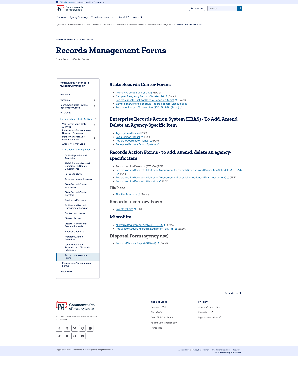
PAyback (155, 327)
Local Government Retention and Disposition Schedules (78, 247)
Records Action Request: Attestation (139, 181)
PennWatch (204, 312)
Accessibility (183, 350)
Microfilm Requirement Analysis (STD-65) (141, 224)
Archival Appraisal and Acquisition (76, 156)
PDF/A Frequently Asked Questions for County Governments (77, 166)
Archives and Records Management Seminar (76, 206)
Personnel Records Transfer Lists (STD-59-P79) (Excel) (149, 107)
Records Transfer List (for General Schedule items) (146, 100)
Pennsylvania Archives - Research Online (74, 138)
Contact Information (75, 213)
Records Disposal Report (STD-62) (137, 243)
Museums (65, 100)
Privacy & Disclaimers (201, 350)
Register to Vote (159, 307)
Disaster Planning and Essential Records (75, 225)
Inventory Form (126, 208)
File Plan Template (128, 194)
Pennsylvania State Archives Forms (76, 264)
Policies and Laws (73, 173)
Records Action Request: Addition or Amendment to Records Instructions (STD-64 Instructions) (172, 177)
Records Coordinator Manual (134, 140)
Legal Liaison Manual (129, 136)
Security (236, 350)
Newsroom (65, 94)
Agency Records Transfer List (134, 92)
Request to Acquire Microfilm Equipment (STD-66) (147, 228)
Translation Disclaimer (221, 350)
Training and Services (75, 200)
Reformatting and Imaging (78, 179)
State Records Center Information (76, 185)
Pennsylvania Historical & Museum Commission (75, 84)
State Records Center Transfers (76, 193)
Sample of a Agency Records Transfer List (141, 96)
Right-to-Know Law (208, 317)
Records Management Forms (76, 256)
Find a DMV (156, 312)
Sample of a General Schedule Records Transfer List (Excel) (152, 103)
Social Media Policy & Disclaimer (227, 352)
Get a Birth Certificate (162, 317)
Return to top (231, 293)
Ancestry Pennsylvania (73, 143)
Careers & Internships (209, 307)
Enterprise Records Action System (137, 144)
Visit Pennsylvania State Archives (74, 125)
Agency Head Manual (128, 133)
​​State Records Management (76, 149)
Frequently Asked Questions (74, 238)
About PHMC (66, 271)
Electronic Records (74, 231)
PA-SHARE (65, 112)
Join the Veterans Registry (164, 322)
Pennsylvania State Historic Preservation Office (74, 106)
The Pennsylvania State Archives (76, 119)
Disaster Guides (73, 218)
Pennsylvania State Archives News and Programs (76, 131)
